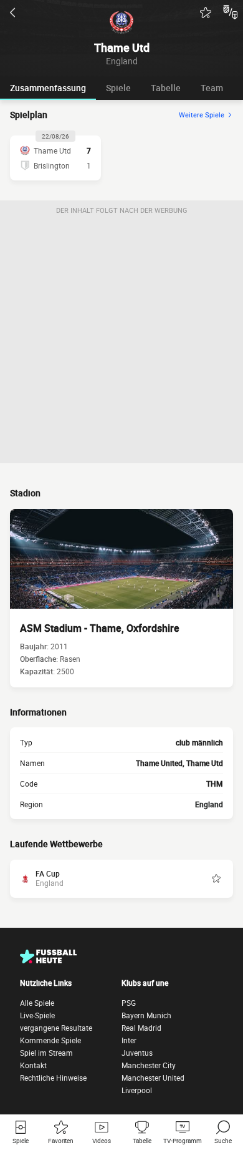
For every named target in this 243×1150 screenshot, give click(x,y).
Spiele (118, 88)
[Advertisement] (121, 341)
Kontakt (33, 1065)
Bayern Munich (146, 1015)
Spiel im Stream (46, 1053)
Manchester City (149, 1065)
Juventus (137, 1053)
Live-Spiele (37, 1015)
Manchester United (153, 1078)
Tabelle (166, 88)
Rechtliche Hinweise (53, 1078)
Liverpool (137, 1090)
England (209, 804)
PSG (129, 1003)
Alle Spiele (37, 1003)
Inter (129, 1040)
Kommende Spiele (50, 1040)
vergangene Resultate (56, 1028)
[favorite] (205, 12)
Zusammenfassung (48, 88)
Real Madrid (141, 1028)
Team (212, 88)
